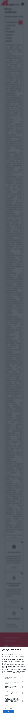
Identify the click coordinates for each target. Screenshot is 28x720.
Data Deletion (5, 717)
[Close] (24, 649)
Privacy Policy (22, 717)
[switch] (22, 681)
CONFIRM (9, 711)
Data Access (14, 717)
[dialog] (14, 683)
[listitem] (14, 678)
